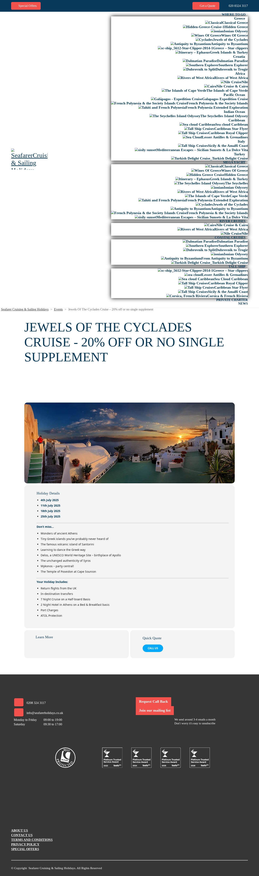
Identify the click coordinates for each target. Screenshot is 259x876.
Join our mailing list (155, 710)
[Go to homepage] (29, 159)
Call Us (153, 648)
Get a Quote (207, 5)
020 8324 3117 (238, 5)
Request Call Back (153, 701)
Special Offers (27, 5)
